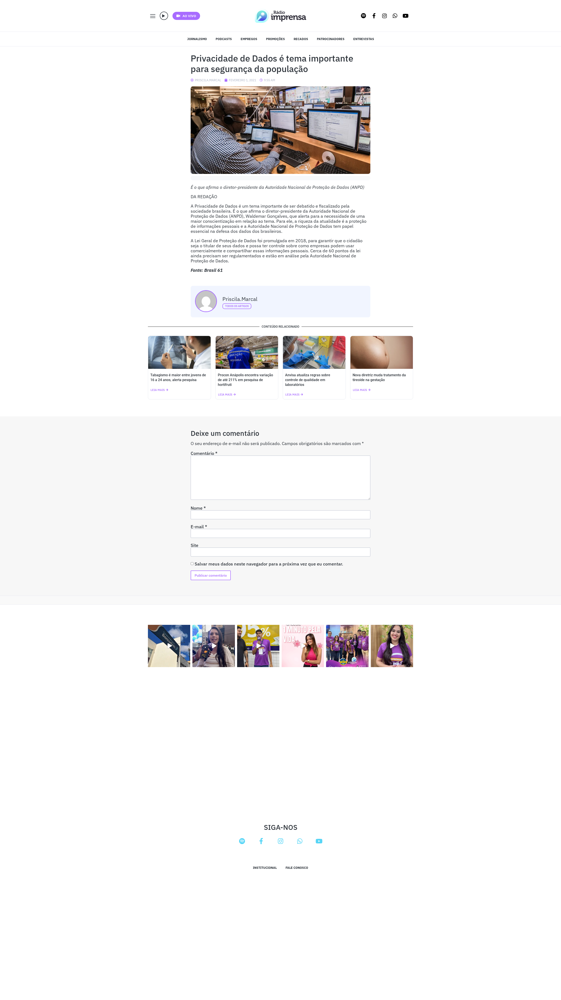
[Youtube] (405, 16)
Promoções (275, 39)
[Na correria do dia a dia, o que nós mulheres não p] (303, 646)
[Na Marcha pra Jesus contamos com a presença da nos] (213, 646)
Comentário (204, 453)
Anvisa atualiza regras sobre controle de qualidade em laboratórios (307, 380)
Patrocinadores (330, 39)
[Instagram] (384, 16)
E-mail (199, 527)
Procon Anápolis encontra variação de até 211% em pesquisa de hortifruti (245, 380)
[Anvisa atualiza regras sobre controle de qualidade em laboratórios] (314, 352)
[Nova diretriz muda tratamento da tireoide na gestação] (381, 352)
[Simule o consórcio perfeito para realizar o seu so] (169, 646)
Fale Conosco (297, 868)
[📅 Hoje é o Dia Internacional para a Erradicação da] (392, 646)
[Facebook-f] (374, 16)
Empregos (249, 39)
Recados (301, 39)
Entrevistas (363, 39)
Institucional (265, 868)
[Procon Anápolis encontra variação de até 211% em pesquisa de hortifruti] (247, 352)
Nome (198, 508)
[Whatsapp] (395, 16)
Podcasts (224, 39)
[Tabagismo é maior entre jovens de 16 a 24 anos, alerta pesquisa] (179, 352)
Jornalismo (197, 39)
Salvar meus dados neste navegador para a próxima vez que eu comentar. (269, 564)
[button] (164, 16)
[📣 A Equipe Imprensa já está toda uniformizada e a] (347, 646)
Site (194, 545)
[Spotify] (363, 16)
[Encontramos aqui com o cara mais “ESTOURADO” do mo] (258, 646)
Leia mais (158, 390)
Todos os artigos (237, 306)
